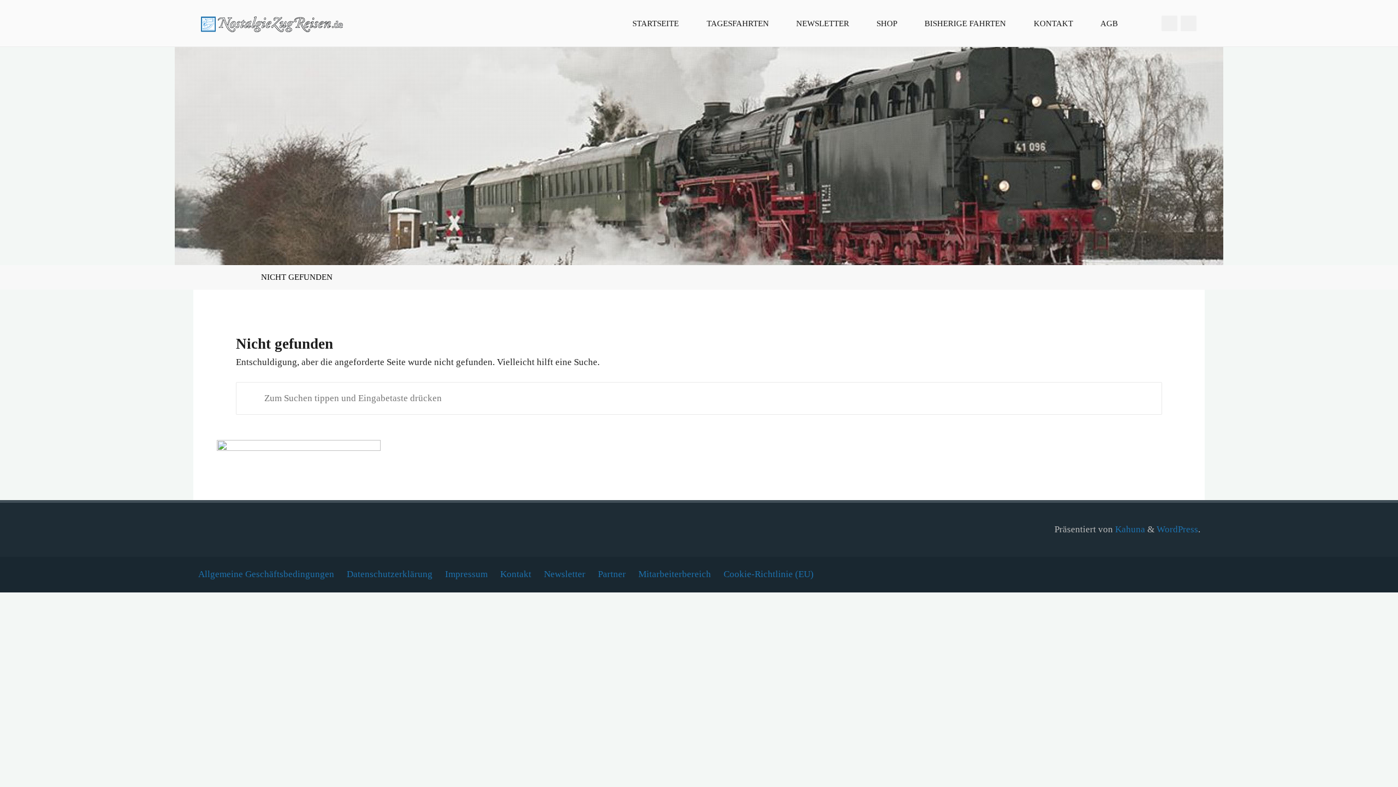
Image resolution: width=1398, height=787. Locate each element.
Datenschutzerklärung (390, 574)
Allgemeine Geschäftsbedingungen (266, 574)
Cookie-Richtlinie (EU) (769, 574)
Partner (612, 574)
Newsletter (564, 574)
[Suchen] (1144, 23)
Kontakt (515, 574)
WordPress (1177, 529)
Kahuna (1129, 529)
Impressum (466, 574)
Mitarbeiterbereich (674, 574)
